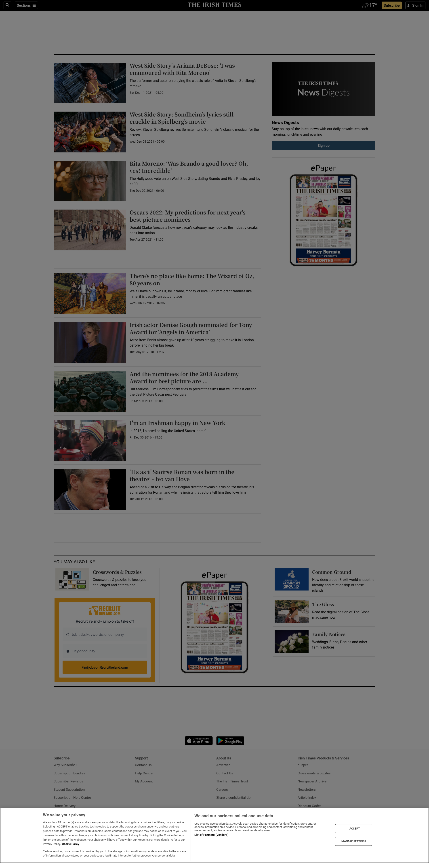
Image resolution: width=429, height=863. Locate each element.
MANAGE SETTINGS (353, 841)
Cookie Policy (70, 844)
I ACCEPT (354, 828)
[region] (214, 835)
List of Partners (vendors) (211, 834)
